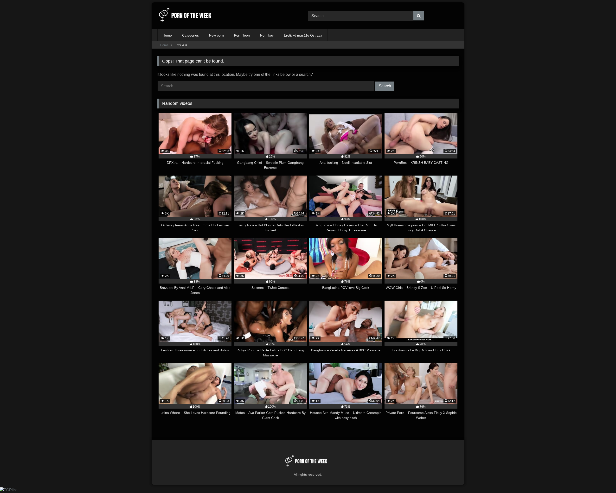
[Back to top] (601, 478)
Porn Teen (242, 35)
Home (167, 35)
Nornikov (267, 35)
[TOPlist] (8, 490)
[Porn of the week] (187, 16)
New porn (216, 35)
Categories (190, 35)
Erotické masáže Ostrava (303, 35)
